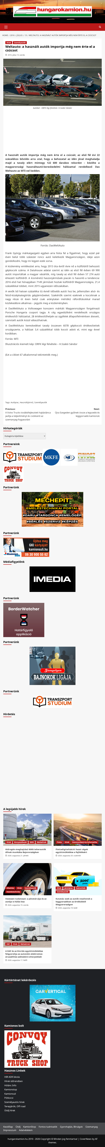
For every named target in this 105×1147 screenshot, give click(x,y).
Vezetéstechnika (13, 892)
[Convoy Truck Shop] (27, 1048)
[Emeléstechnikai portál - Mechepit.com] (52, 509)
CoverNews (85, 1138)
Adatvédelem (26, 1130)
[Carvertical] (52, 1003)
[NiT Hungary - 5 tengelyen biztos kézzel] (52, 665)
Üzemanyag (91, 1126)
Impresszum (9, 1130)
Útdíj (18, 1126)
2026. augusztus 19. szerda (18, 905)
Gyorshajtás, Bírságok (71, 1126)
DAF (8, 944)
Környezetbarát (20, 842)
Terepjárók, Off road (14, 1106)
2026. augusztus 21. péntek (18, 855)
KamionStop (29, 1126)
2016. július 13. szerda (16, 55)
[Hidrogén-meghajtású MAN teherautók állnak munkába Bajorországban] (27, 830)
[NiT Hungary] (69, 457)
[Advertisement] (53, 131)
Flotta (59, 842)
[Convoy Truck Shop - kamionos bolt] (13, 473)
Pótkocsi (8, 1097)
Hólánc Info (10, 1085)
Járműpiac (68, 888)
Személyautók (20, 42)
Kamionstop (10, 1089)
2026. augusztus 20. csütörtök (69, 855)
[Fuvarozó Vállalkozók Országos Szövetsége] (86, 457)
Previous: (28, 414)
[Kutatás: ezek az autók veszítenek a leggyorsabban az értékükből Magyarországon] (78, 879)
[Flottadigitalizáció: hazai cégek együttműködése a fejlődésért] (78, 830)
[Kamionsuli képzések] (26, 547)
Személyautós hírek (14, 1102)
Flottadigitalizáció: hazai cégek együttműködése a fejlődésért (72, 851)
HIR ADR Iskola (12, 1076)
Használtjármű (26, 402)
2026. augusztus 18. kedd (67, 908)
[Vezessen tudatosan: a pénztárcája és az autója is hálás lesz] (27, 879)
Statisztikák (80, 888)
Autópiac (15, 402)
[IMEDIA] (52, 579)
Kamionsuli (10, 1093)
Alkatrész (10, 888)
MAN (32, 842)
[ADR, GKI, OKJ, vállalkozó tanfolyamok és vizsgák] (22, 457)
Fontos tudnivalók (48, 1126)
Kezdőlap (8, 1126)
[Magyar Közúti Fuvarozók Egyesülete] (51, 457)
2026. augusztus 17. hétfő (17, 960)
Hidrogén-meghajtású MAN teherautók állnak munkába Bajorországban (25, 851)
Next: (77, 413)
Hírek (9, 42)
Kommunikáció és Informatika (84, 842)
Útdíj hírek (9, 1110)
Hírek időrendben (13, 1081)
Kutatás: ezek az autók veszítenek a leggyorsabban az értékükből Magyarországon (74, 901)
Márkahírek (41, 842)
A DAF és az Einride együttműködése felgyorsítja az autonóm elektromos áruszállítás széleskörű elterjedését (24, 954)
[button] (6, 26)
